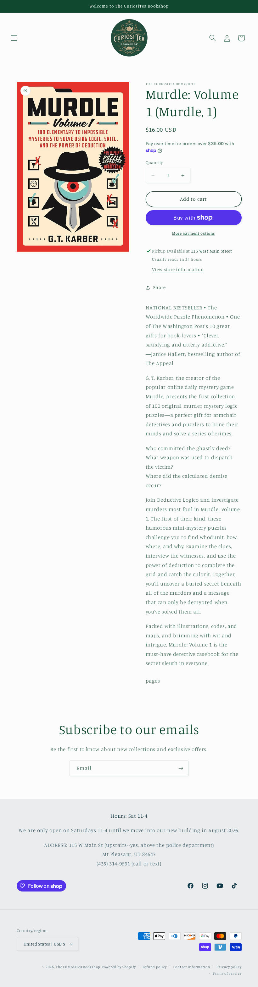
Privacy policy (228, 967)
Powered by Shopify (119, 967)
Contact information (191, 967)
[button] (14, 38)
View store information (178, 269)
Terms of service (227, 973)
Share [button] (159, 287)
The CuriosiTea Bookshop (78, 967)
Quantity (154, 162)
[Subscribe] (181, 768)
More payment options (193, 233)
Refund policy (155, 967)
